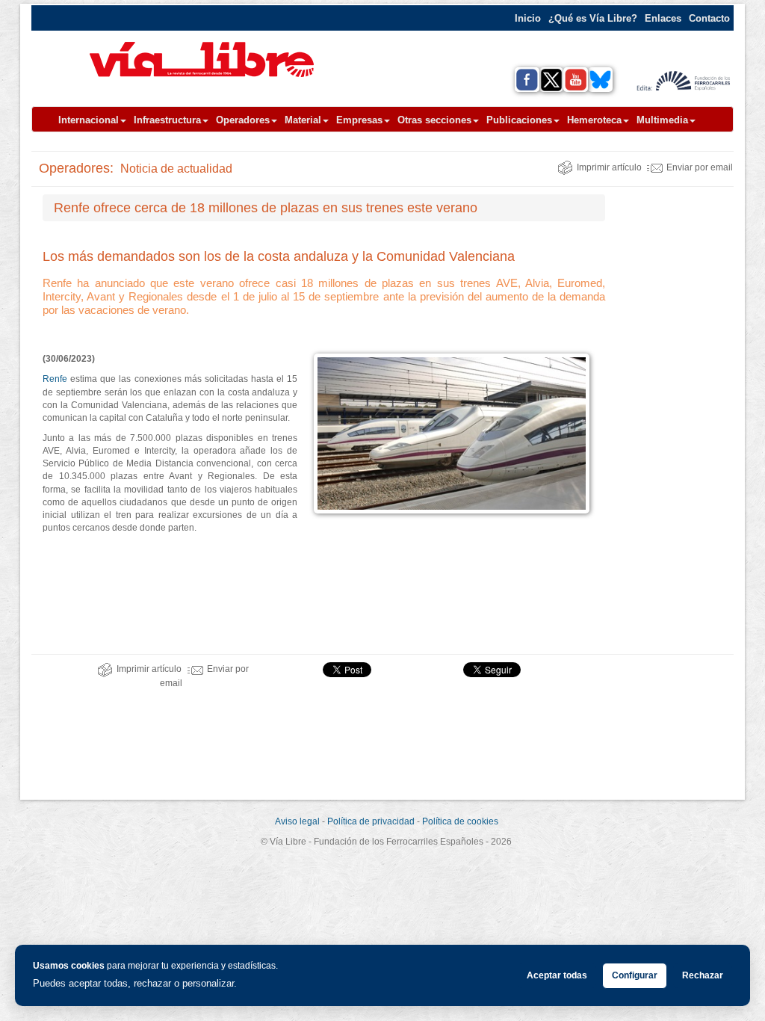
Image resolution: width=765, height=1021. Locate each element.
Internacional (88, 120)
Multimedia (662, 120)
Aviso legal (297, 821)
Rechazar (702, 975)
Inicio (528, 18)
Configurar (634, 975)
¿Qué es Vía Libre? (592, 18)
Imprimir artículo (609, 167)
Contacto (709, 18)
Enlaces (663, 18)
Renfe (55, 379)
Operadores (243, 120)
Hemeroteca (594, 120)
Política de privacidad (371, 821)
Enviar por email (699, 167)
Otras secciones (434, 120)
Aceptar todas (557, 975)
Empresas (359, 120)
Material (303, 120)
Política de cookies (460, 821)
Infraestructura (167, 120)
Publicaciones (519, 120)
